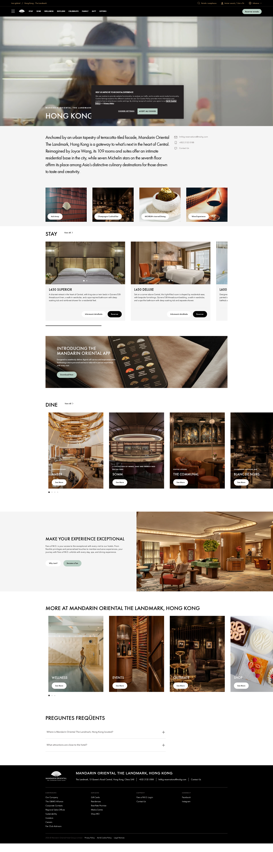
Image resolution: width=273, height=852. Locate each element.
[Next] (119, 262)
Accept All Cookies (147, 111)
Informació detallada (93, 314)
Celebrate (73, 11)
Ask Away (55, 216)
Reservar (114, 314)
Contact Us (184, 148)
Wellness (49, 11)
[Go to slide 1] (83, 280)
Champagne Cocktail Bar (108, 216)
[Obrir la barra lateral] (13, 11)
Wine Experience (198, 216)
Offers (102, 11)
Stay (31, 11)
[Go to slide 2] (86, 280)
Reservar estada (252, 11)
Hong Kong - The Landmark (35, 3)
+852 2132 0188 (186, 143)
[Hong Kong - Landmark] (21, 11)
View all (67, 232)
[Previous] (51, 262)
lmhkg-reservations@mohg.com (193, 137)
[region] (137, 102)
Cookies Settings (126, 111)
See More (59, 482)
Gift (94, 11)
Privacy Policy (109, 103)
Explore (61, 11)
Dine (39, 11)
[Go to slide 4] (57, 492)
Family (85, 11)
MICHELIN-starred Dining (155, 216)
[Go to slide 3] (54, 492)
